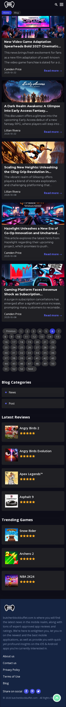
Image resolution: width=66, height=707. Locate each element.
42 (45, 358)
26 (29, 347)
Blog (6, 683)
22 (52, 342)
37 (6, 358)
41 (37, 358)
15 (57, 336)
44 (6, 363)
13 (41, 336)
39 (21, 358)
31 (13, 352)
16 (6, 342)
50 (52, 363)
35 (45, 352)
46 (21, 363)
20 (37, 342)
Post (12, 403)
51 (6, 369)
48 (37, 363)
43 (52, 358)
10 (18, 336)
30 (6, 352)
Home (6, 12)
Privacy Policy (11, 670)
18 (21, 342)
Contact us (9, 663)
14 (49, 336)
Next (30, 368)
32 (21, 352)
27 (37, 347)
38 (13, 358)
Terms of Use (11, 676)
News (12, 392)
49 (45, 363)
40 (29, 358)
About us (8, 656)
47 (29, 363)
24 (13, 347)
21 (45, 342)
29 (52, 347)
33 (29, 352)
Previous (11, 331)
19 (29, 342)
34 (37, 352)
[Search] (56, 4)
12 (34, 336)
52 (13, 369)
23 (6, 347)
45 (13, 363)
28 (45, 347)
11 (26, 336)
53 (21, 369)
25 (21, 347)
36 (52, 352)
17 (13, 342)
